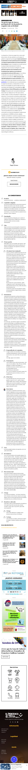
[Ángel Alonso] (14, 160)
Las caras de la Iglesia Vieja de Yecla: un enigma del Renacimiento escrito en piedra (10, 552)
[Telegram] (17, 31)
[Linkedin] (14, 31)
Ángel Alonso (3, 28)
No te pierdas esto (5, 20)
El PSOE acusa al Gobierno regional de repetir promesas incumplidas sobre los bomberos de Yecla (11, 536)
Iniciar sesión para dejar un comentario (9, 527)
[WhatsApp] (12, 31)
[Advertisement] (14, 148)
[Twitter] (9, 31)
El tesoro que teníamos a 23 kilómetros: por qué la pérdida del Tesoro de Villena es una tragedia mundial (11, 561)
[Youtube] (17, 722)
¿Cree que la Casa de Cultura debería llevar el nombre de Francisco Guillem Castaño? (13, 651)
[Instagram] (15, 722)
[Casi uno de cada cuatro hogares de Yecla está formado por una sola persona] (22, 545)
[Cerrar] (26, 765)
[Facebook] (7, 31)
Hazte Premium (14, 180)
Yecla (11, 20)
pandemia (3, 82)
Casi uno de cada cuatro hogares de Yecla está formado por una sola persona (9, 544)
